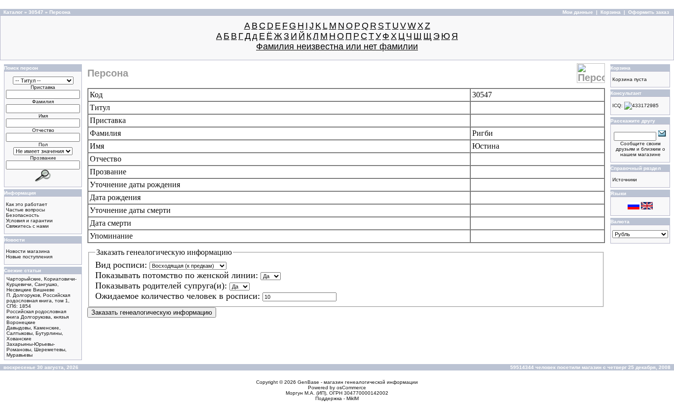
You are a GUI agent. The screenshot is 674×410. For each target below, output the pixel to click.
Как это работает (26, 204)
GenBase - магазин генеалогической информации (358, 382)
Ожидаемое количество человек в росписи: (178, 296)
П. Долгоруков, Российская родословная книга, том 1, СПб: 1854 (38, 300)
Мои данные (577, 12)
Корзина (610, 12)
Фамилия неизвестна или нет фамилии (337, 46)
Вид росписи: (122, 265)
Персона (60, 12)
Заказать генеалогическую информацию (151, 312)
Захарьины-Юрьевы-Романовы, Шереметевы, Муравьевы (36, 349)
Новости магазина (28, 251)
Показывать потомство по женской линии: (178, 275)
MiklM (352, 398)
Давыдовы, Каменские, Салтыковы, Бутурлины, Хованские (34, 333)
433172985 (645, 105)
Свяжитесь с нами (27, 226)
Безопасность (22, 215)
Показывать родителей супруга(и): (162, 285)
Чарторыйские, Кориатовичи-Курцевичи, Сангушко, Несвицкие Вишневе (41, 284)
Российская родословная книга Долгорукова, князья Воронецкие (37, 317)
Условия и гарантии (29, 220)
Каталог (13, 12)
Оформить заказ (648, 12)
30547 (36, 12)
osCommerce (351, 387)
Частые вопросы (25, 209)
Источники (624, 179)
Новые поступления (29, 256)
